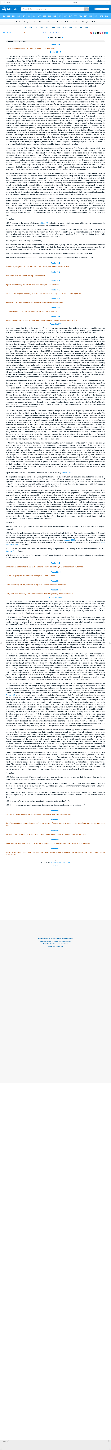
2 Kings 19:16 (45, 223)
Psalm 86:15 (55, 831)
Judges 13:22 (69, 540)
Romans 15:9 (10, 551)
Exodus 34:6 (10, 695)
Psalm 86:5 (55, 290)
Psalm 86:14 (55, 820)
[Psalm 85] (2, 648)
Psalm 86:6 (55, 299)
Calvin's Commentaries (13, 33)
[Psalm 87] (108, 648)
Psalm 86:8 (55, 317)
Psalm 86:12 (55, 590)
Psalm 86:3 (55, 272)
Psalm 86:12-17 (55, 597)
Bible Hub (55, 865)
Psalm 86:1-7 (55, 52)
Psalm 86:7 (55, 308)
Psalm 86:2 (55, 263)
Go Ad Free (5, 1441)
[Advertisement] (55, 907)
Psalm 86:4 (55, 281)
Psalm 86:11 (55, 581)
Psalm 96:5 (14, 545)
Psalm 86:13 (55, 811)
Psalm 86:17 (55, 849)
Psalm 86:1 (55, 45)
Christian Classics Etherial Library (60, 862)
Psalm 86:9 (55, 563)
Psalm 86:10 (55, 572)
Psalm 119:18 (67, 473)
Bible (4, 33)
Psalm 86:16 (55, 840)
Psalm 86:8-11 (55, 324)
